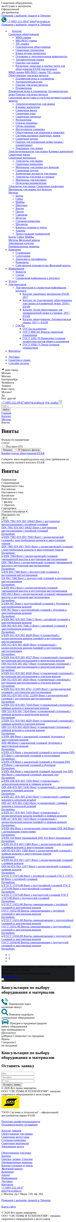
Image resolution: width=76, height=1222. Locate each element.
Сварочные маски (26, 110)
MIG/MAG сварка (26, 40)
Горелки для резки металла (32, 84)
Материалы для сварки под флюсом (37, 167)
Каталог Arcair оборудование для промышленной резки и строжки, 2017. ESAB (46, 313)
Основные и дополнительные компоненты (41, 56)
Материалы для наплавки (31, 179)
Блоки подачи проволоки (31, 53)
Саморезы (22, 214)
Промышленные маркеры (16, 1162)
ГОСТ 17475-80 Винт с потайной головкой (37, 877)
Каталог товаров (11, 1130)
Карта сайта (8, 1206)
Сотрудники (23, 255)
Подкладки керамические (31, 183)
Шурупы (21, 217)
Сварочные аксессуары (15, 1136)
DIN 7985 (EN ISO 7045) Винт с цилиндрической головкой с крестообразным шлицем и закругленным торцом (37, 548)
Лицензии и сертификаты (31, 259)
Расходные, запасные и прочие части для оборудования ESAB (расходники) (40, 67)
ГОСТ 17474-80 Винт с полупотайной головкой (35, 887)
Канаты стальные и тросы (31, 227)
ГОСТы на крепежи (34, 328)
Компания (7, 1171)
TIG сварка (22, 43)
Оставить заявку (12, 1084)
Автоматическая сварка (30, 59)
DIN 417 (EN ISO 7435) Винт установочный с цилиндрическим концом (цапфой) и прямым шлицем (34, 820)
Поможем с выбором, (26, 15)
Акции (5, 1174)
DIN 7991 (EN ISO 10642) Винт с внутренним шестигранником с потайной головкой (29, 529)
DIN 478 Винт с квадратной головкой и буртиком (35, 763)
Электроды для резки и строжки (35, 176)
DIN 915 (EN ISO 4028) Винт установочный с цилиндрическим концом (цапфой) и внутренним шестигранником (31, 648)
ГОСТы (20, 325)
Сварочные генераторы (30, 50)
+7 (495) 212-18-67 (12, 1187)
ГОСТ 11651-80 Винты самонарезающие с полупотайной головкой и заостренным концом (36, 928)
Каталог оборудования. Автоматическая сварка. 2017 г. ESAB (47, 321)
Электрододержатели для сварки (35, 103)
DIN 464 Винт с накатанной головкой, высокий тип (37, 773)
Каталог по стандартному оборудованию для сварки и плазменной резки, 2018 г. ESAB (47, 303)
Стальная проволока (28, 221)
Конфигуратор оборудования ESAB (23, 453)
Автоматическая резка (29, 81)
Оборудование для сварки (17, 1133)
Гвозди (20, 211)
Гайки (19, 198)
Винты (20, 208)
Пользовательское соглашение (19, 1124)
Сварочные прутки (27, 170)
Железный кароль (12, 1168)
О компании (23, 252)
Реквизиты (22, 262)
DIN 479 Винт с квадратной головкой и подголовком (37, 754)
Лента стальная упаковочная (33, 233)
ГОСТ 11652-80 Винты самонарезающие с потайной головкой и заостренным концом (33, 912)
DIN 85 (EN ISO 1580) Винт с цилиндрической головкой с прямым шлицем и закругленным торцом (36, 852)
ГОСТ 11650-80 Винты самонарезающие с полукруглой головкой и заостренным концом (35, 944)
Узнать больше (10, 976)
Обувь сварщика (25, 126)
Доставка (7, 1181)
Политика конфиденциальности (20, 1121)
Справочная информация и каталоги (38, 278)
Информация (9, 1178)
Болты (19, 195)
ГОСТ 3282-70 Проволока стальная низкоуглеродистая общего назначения (46, 340)
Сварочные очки (26, 113)
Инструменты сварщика (30, 129)
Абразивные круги (12, 1146)
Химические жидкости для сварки (36, 173)
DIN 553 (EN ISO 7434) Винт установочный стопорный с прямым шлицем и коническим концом (36, 713)
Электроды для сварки (29, 160)
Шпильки (21, 205)
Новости (21, 271)
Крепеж (6, 1155)
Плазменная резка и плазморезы (35, 78)
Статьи (20, 274)
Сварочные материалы (15, 1143)
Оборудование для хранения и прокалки (40, 132)
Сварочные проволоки (29, 164)
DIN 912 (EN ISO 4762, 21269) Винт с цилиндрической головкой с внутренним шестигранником (34, 697)
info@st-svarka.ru (40, 21)
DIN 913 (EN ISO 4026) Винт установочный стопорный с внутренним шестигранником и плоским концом (36, 681)
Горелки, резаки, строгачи (17, 1159)
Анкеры (20, 230)
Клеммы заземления (28, 107)
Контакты (7, 1184)
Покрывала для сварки (29, 148)
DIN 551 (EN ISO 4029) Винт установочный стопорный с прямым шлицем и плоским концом (36, 729)
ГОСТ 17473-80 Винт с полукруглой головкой (34, 896)
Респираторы (23, 119)
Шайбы (20, 202)
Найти (6, 409)
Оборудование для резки (16, 1152)
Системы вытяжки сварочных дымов (38, 135)
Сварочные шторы (27, 138)
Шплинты (22, 224)
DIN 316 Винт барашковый (54, 837)
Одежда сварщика (26, 122)
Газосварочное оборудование (33, 46)
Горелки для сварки (27, 62)
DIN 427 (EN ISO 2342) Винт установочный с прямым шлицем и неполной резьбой (34, 805)
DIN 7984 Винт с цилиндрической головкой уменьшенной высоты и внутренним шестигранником (36, 564)
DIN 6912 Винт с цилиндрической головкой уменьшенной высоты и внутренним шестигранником (36, 596)
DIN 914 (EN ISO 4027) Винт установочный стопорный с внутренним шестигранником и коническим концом (36, 665)
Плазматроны (24, 88)
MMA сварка (23, 37)
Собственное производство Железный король (43, 265)
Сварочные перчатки (28, 116)
